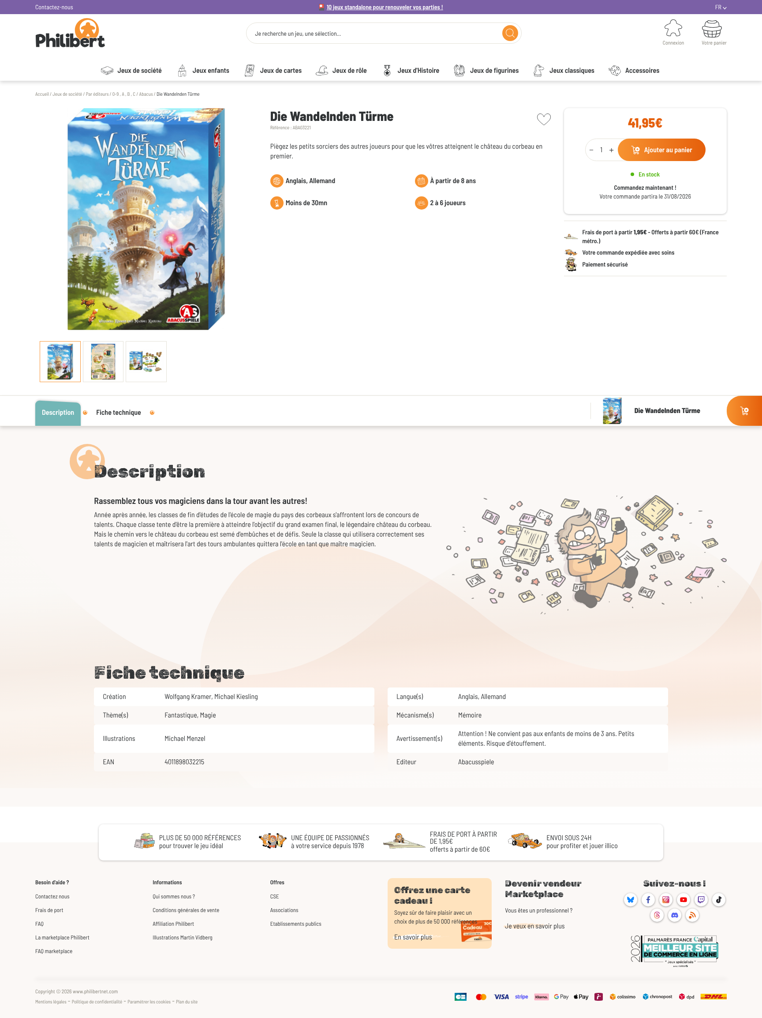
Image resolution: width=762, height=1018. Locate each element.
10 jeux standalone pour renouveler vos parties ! (385, 7)
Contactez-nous (54, 7)
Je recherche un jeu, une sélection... (298, 33)
